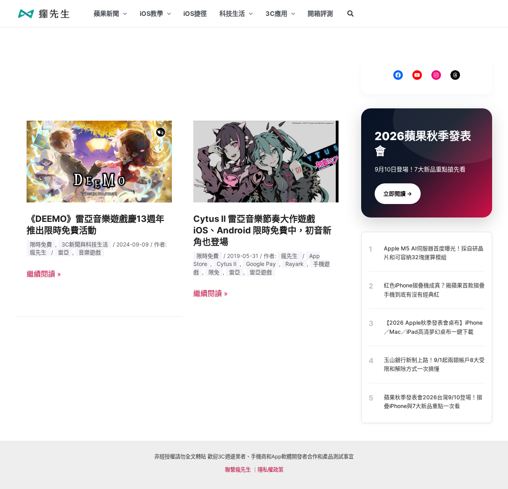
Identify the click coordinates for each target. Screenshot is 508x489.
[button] (350, 14)
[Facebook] (398, 75)
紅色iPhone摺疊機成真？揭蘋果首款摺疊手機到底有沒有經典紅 (434, 289)
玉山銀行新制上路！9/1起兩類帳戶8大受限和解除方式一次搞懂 (434, 364)
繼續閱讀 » (44, 274)
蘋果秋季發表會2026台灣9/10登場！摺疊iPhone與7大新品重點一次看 (433, 401)
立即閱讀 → (397, 193)
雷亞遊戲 (261, 272)
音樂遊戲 (90, 252)
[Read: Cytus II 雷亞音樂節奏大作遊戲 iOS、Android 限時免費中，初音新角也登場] (266, 161)
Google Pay (261, 263)
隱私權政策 (270, 469)
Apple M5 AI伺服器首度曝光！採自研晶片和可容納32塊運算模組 (433, 252)
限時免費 (41, 244)
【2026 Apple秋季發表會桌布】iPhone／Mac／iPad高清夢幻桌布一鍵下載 (433, 327)
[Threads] (455, 75)
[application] (123, 13)
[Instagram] (436, 75)
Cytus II (227, 263)
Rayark (294, 263)
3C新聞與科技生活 (85, 244)
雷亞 (63, 252)
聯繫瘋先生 (238, 469)
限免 (213, 272)
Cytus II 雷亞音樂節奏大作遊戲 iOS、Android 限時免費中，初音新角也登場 (262, 230)
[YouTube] (417, 75)
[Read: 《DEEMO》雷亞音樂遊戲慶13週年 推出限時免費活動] (99, 161)
